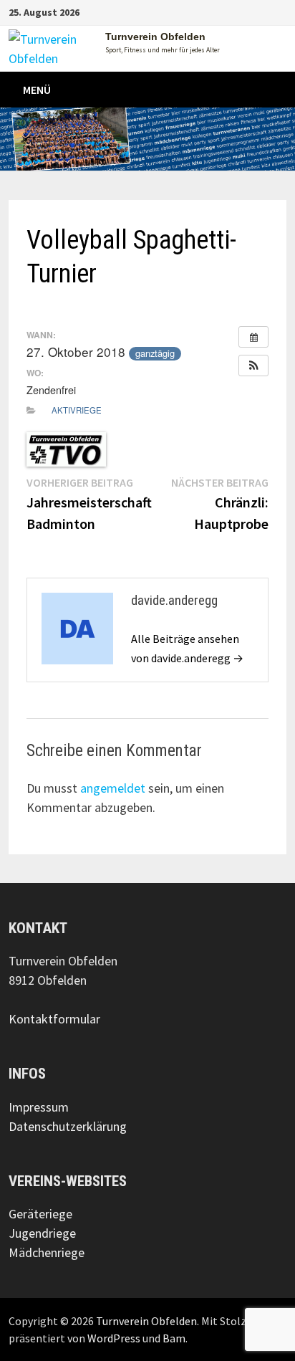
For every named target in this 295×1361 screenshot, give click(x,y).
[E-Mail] (282, 11)
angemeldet (112, 788)
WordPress (113, 1338)
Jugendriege (42, 1233)
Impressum (39, 1107)
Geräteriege (40, 1213)
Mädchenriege (46, 1252)
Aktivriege (77, 410)
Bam (174, 1338)
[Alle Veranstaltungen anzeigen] (253, 337)
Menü (37, 89)
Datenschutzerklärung (68, 1126)
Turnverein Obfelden (155, 36)
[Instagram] (275, 11)
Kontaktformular (54, 1019)
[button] (253, 365)
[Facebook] (268, 11)
